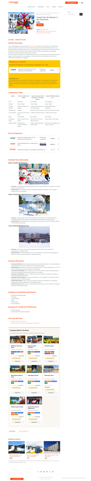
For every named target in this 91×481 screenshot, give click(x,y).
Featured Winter (42, 31)
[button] (71, 3)
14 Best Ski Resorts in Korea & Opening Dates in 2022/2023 (25, 323)
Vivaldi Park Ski (33, 46)
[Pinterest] (53, 472)
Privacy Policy (70, 478)
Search (69, 12)
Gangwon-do (25, 431)
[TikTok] (50, 472)
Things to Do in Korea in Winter (18, 321)
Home (37, 13)
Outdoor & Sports (43, 13)
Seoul (20, 431)
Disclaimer (77, 478)
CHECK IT (40, 24)
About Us (64, 478)
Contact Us (83, 478)
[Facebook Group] (44, 472)
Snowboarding (39, 32)
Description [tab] (11, 39)
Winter (49, 32)
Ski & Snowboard (51, 13)
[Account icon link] (82, 2)
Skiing (55, 31)
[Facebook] (41, 472)
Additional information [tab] (20, 39)
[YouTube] (47, 472)
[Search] (81, 14)
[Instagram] (38, 472)
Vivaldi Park (45, 32)
